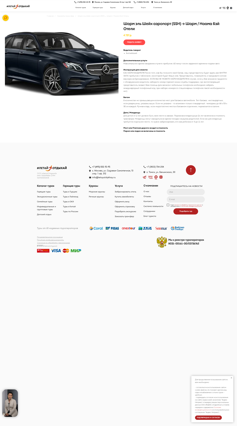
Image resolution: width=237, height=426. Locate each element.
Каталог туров (45, 186)
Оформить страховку (125, 207)
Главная (50, 16)
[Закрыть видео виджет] (17, 390)
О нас (146, 192)
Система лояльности (153, 206)
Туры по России (70, 212)
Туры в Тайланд (70, 197)
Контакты (148, 201)
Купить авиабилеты (124, 197)
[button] (134, 42)
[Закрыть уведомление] (231, 378)
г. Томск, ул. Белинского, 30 (161, 172)
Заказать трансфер (65, 16)
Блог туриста (150, 216)
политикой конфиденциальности (191, 206)
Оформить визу (122, 202)
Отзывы (147, 196)
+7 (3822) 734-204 (142, 2)
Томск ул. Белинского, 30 (163, 2)
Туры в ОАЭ (68, 202)
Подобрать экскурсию (125, 212)
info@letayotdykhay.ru (104, 177)
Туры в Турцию (70, 192)
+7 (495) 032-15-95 (83, 2)
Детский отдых (44, 214)
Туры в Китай (69, 207)
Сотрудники (149, 211)
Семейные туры (44, 202)
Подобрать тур (185, 211)
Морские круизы (97, 192)
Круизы (93, 186)
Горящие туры (44, 192)
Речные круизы (96, 197)
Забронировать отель (125, 192)
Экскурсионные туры (47, 197)
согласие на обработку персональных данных (188, 205)
